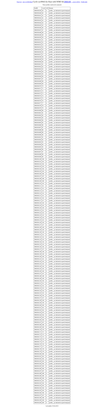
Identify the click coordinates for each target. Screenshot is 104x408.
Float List (19, 2)
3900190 (67, 2)
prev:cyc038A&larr (28, 2)
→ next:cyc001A (75, 2)
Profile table (84, 2)
